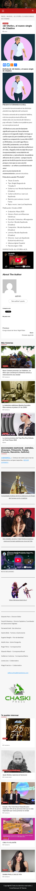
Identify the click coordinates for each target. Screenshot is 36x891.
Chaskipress (7, 377)
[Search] (33, 10)
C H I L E (5, 838)
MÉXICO (5, 802)
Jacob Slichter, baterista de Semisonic (15, 775)
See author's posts (18, 301)
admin (5, 31)
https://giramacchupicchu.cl (18, 600)
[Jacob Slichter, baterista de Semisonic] (18, 761)
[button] (3, 10)
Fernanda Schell (7, 777)
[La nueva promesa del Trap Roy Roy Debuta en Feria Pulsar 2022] (18, 424)
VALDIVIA (5, 23)
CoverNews (13, 888)
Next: (28, 334)
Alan (5, 442)
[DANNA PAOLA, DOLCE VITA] (18, 861)
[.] (18, 729)
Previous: (14, 329)
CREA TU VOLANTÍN (9, 842)
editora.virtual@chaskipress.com (18, 673)
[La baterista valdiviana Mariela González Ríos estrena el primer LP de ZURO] (18, 392)
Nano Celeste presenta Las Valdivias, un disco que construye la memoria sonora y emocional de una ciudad (17, 373)
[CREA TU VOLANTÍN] (18, 829)
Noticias (5, 738)
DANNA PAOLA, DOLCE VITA (12, 874)
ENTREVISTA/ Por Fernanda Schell (11, 770)
